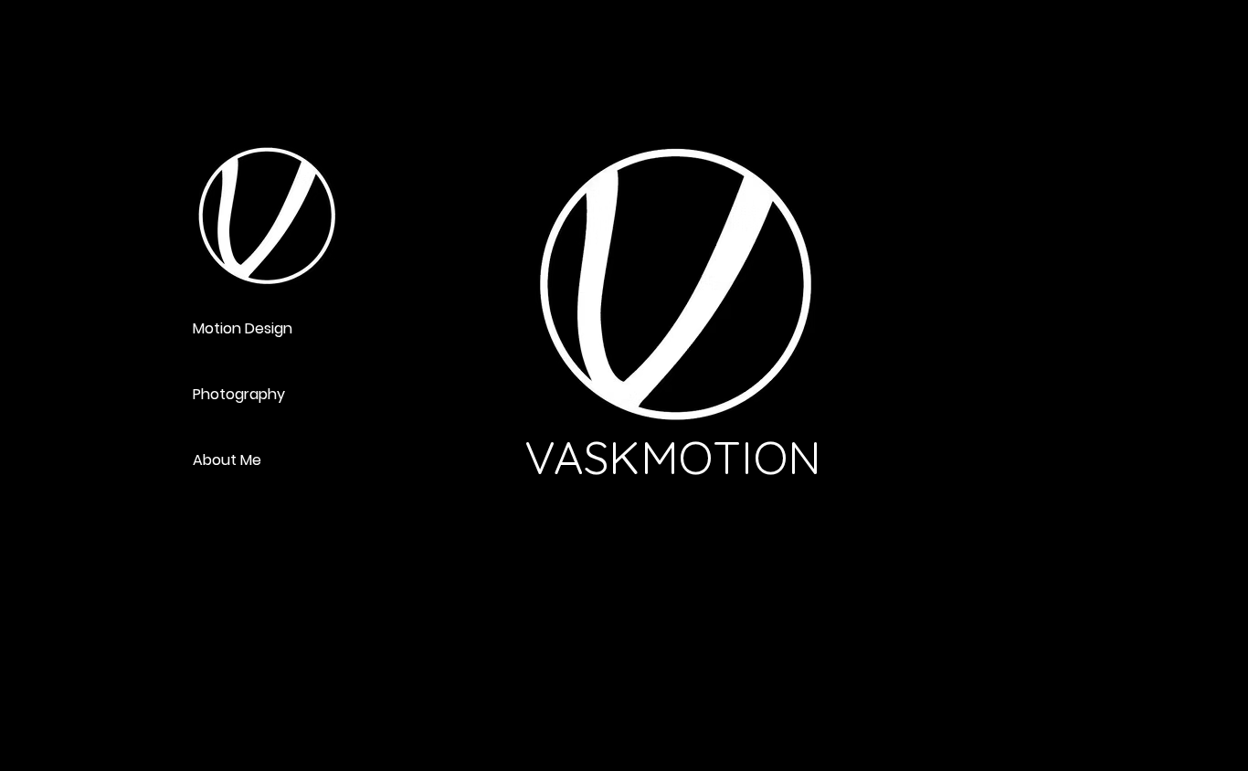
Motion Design (242, 328)
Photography (239, 394)
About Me (227, 459)
